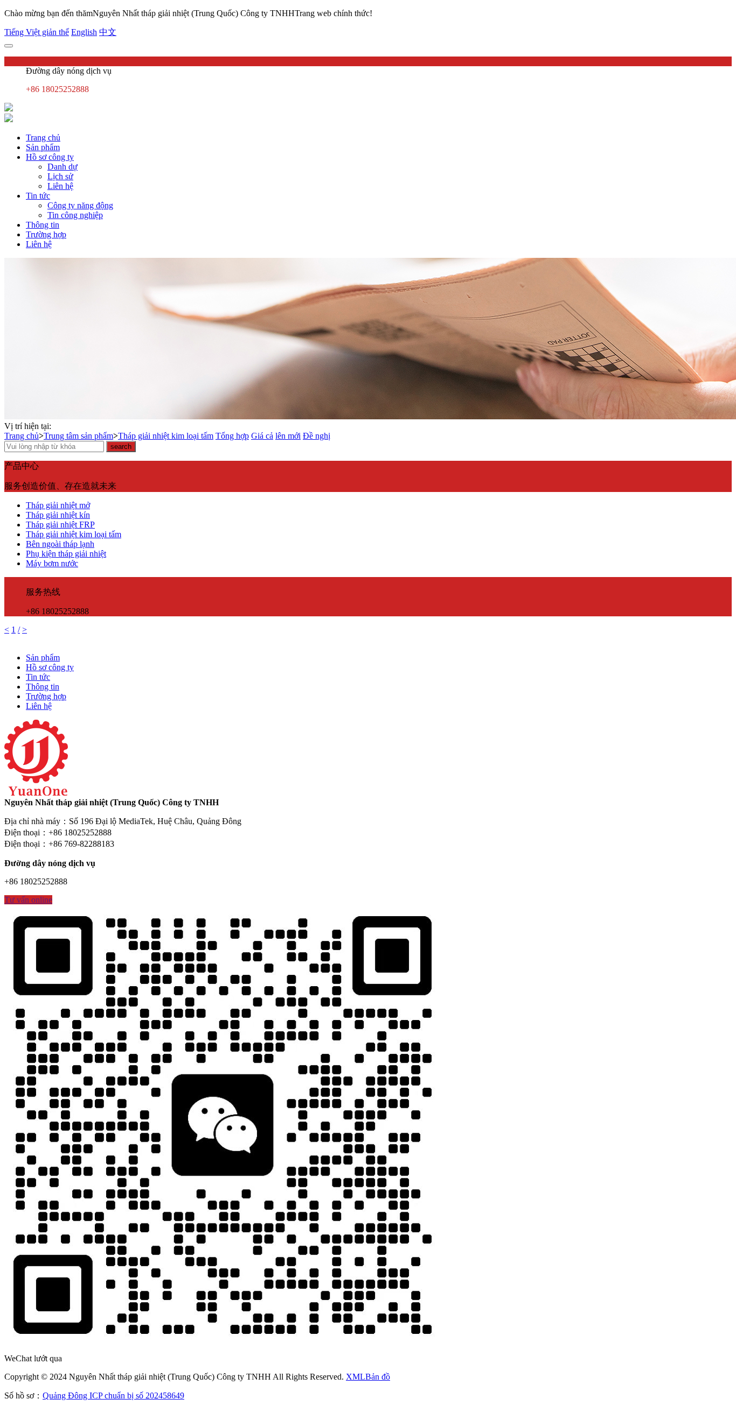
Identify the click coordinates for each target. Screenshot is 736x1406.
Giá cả (262, 435)
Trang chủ (43, 137)
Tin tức (38, 195)
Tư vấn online (28, 899)
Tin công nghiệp (75, 215)
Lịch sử (60, 176)
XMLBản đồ (368, 1376)
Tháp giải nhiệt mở (58, 505)
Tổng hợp (232, 435)
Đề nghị (316, 435)
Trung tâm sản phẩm (78, 435)
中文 (107, 32)
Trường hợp (46, 234)
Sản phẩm (43, 147)
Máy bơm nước (52, 563)
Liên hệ (60, 186)
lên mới (288, 435)
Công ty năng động (80, 205)
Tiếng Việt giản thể (36, 32)
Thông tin (42, 224)
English (84, 32)
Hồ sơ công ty (50, 156)
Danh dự (62, 166)
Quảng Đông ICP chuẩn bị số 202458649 (113, 1395)
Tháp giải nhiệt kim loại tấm (165, 435)
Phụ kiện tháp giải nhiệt (66, 553)
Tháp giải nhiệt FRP (60, 524)
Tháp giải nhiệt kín (58, 514)
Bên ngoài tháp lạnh (60, 544)
